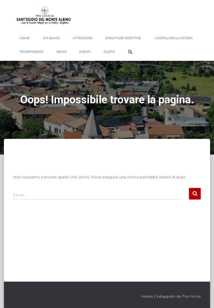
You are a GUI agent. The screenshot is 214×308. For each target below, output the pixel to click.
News (61, 52)
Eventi (85, 52)
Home (25, 38)
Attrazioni (82, 38)
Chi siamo (51, 38)
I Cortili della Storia (173, 38)
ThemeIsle (191, 296)
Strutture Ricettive (123, 38)
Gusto (109, 52)
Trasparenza (32, 52)
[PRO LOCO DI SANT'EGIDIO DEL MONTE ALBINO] (43, 17)
